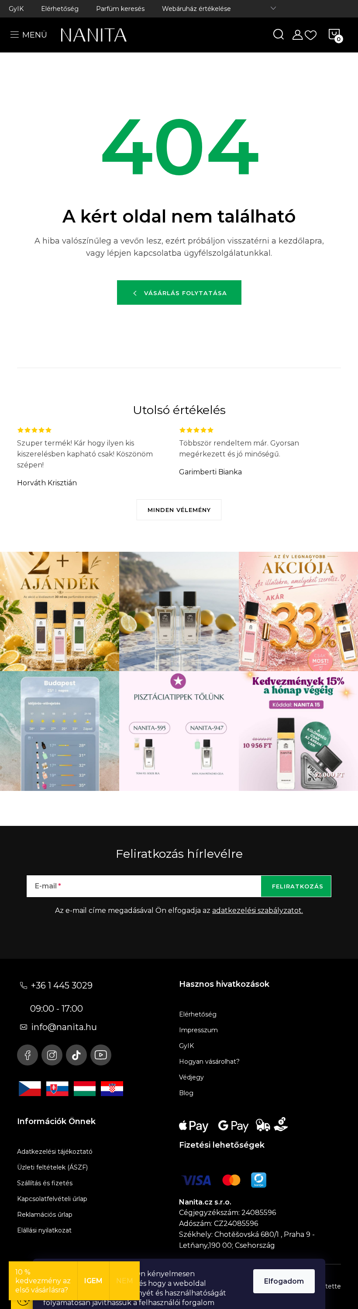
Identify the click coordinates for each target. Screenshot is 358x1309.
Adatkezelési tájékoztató (55, 1152)
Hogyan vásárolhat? (209, 1061)
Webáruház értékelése (196, 9)
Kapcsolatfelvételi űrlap (52, 1199)
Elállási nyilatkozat (44, 1230)
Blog (186, 1093)
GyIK (16, 9)
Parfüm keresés (120, 9)
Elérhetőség (60, 9)
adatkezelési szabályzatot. (257, 910)
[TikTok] (76, 1054)
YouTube (100, 1054)
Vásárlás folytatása (185, 292)
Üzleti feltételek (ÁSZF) (52, 1167)
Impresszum (198, 1030)
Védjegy (191, 1077)
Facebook (27, 1054)
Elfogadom (284, 1281)
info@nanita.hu (64, 1027)
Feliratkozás (298, 886)
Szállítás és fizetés (44, 1183)
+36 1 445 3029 (62, 985)
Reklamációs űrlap (44, 1214)
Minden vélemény (179, 509)
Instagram (51, 1054)
